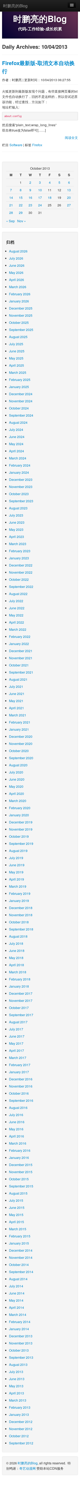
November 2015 (20, 1171)
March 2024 (17, 458)
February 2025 (19, 379)
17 (40, 197)
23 (30, 205)
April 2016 (16, 1136)
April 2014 (16, 1307)
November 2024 (20, 401)
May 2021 (16, 700)
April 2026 (16, 279)
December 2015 (20, 1164)
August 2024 (18, 422)
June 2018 (16, 950)
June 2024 (16, 436)
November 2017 (20, 1000)
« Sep (10, 221)
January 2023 (19, 558)
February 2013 (19, 1407)
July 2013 (16, 1371)
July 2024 (16, 429)
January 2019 (19, 900)
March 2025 (17, 372)
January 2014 (19, 1329)
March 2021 (17, 715)
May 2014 (16, 1300)
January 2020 (19, 815)
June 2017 (16, 1036)
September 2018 (21, 929)
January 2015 (19, 1243)
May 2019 (16, 872)
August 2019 (18, 850)
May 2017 (16, 1043)
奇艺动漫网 (27, 1468)
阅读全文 (71, 137)
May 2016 (16, 1129)
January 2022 (19, 643)
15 (21, 197)
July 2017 (16, 1029)
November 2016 (20, 1086)
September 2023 (21, 501)
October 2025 (19, 322)
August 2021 (18, 679)
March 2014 (17, 1314)
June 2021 (16, 693)
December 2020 (20, 736)
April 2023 (16, 536)
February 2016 (19, 1150)
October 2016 (19, 1093)
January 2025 (19, 386)
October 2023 (19, 493)
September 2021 (21, 672)
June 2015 (16, 1207)
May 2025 (16, 358)
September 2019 (21, 843)
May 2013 (16, 1386)
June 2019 (16, 865)
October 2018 (19, 922)
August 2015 (18, 1193)
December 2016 (20, 1079)
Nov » (21, 221)
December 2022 (20, 565)
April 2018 (16, 965)
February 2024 (19, 465)
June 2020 (16, 779)
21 (11, 205)
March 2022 (17, 629)
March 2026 (17, 286)
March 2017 (17, 1057)
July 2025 (16, 344)
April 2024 (16, 451)
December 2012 (20, 1421)
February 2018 (19, 979)
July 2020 (16, 772)
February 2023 (19, 551)
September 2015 (21, 1186)
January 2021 (19, 729)
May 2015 (16, 1214)
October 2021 (19, 665)
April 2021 (16, 708)
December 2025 (20, 308)
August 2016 (18, 1107)
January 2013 (19, 1414)
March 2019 (17, 886)
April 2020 (16, 793)
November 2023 (20, 486)
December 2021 (20, 650)
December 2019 (20, 822)
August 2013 (18, 1364)
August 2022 (18, 593)
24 (40, 205)
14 (11, 197)
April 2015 (16, 1221)
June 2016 (16, 1122)
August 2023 (18, 508)
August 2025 (18, 336)
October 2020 (19, 750)
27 (69, 205)
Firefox (37, 145)
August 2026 (18, 251)
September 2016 (21, 1100)
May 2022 (16, 615)
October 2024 (19, 408)
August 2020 (18, 765)
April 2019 (16, 879)
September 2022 (21, 586)
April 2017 (16, 1050)
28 (11, 212)
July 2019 (16, 857)
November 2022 (20, 572)
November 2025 (20, 315)
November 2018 (20, 915)
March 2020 (17, 800)
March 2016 (17, 1143)
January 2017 (19, 1072)
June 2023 (16, 522)
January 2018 (19, 986)
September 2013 (21, 1357)
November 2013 (20, 1343)
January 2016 (19, 1157)
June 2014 (16, 1293)
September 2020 (21, 758)
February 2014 (19, 1321)
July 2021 (16, 686)
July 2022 (16, 601)
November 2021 (20, 658)
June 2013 (16, 1378)
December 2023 (20, 479)
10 (40, 190)
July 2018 (16, 943)
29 (21, 212)
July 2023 (16, 515)
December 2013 (20, 1336)
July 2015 (16, 1200)
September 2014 (21, 1271)
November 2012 (20, 1428)
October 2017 (19, 1007)
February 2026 (19, 294)
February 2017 (19, 1064)
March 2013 (17, 1400)
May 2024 (16, 443)
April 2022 (16, 622)
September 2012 (21, 1443)
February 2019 (19, 893)
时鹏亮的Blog (15, 6)
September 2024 (21, 415)
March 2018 (17, 972)
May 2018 (16, 957)
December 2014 (20, 1250)
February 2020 (19, 807)
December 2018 (20, 907)
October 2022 (19, 579)
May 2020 (16, 786)
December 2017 (20, 993)
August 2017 (18, 1022)
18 (49, 197)
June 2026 (16, 265)
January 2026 (19, 301)
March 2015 (17, 1229)
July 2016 (16, 1114)
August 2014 (18, 1279)
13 (69, 190)
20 (69, 197)
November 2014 (20, 1257)
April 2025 (16, 365)
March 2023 (17, 543)
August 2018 (18, 936)
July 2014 (16, 1286)
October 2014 (19, 1264)
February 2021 (19, 722)
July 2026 (16, 258)
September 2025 (21, 329)
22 (21, 205)
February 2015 (19, 1236)
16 (30, 197)
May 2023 (16, 529)
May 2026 (16, 272)
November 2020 (20, 743)
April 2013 (16, 1393)
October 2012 (19, 1436)
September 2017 (21, 1014)
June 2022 (16, 608)
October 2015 (19, 1179)
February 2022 (19, 636)
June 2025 (16, 351)
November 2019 (20, 829)
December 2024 (20, 394)
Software (15, 145)
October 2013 (19, 1350)
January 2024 (19, 472)
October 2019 (19, 836)
